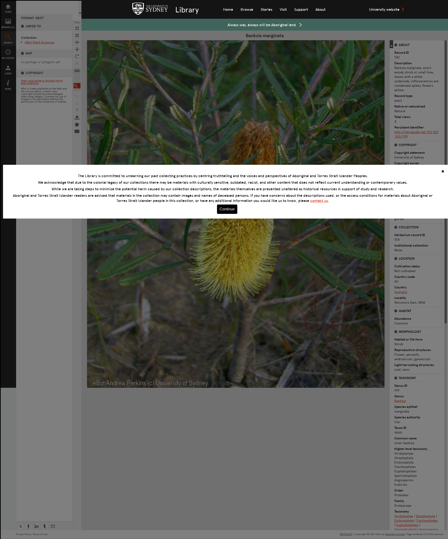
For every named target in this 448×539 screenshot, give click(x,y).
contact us (319, 200)
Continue (227, 209)
